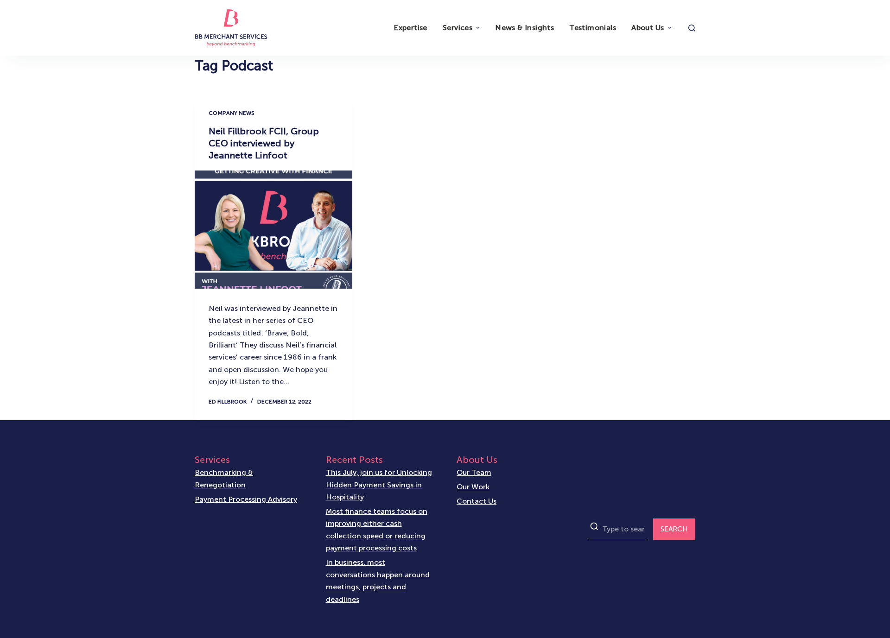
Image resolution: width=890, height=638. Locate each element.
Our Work (473, 486)
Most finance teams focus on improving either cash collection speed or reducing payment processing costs (376, 529)
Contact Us (476, 501)
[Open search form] (691, 28)
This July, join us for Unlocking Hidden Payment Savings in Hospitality (379, 484)
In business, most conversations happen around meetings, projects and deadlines (378, 580)
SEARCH (674, 529)
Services (457, 27)
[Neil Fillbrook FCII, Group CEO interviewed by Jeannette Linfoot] (273, 230)
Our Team (474, 472)
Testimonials (592, 27)
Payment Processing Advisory (246, 499)
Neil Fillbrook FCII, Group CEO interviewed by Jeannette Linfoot (264, 143)
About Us (647, 27)
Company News (231, 113)
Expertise (410, 27)
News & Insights (524, 27)
